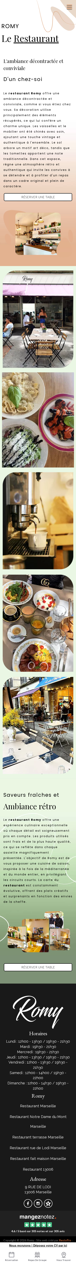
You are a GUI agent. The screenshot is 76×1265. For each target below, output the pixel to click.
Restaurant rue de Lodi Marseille (38, 1148)
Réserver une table (38, 197)
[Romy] (38, 1217)
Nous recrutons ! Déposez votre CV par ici (38, 1245)
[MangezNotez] (48, 1206)
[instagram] (38, 1206)
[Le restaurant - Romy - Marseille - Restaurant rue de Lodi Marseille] (38, 419)
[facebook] (28, 1206)
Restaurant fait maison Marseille (38, 1158)
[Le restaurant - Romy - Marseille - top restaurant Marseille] (38, 725)
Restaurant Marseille (38, 1106)
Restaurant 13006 (38, 1169)
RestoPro (65, 1240)
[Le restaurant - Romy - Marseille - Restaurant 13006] (38, 233)
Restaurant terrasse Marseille (38, 1137)
